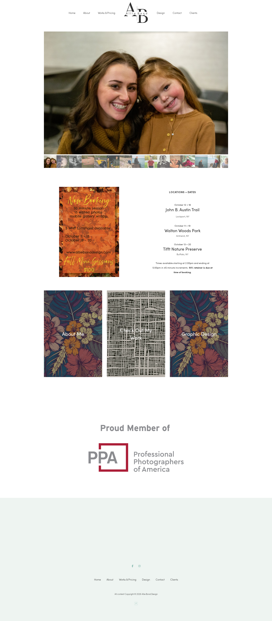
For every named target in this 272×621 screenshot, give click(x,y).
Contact (177, 12)
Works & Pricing (106, 12)
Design (161, 12)
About (86, 12)
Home (72, 12)
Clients (193, 12)
